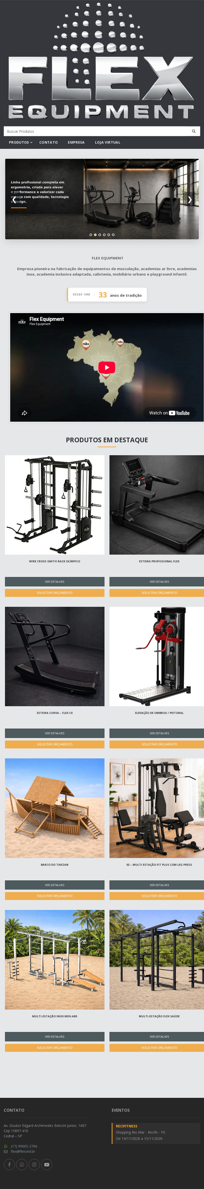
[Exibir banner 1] (91, 235)
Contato (48, 142)
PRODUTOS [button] (19, 142)
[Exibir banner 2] (95, 235)
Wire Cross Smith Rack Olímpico (54, 561)
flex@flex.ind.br (23, 1151)
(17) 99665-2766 (24, 1146)
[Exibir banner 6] (113, 235)
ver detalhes (54, 581)
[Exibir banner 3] (100, 235)
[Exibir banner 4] (104, 235)
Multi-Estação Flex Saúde (159, 1016)
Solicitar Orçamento (54, 593)
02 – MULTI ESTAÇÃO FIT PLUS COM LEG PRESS (159, 864)
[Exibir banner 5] (108, 235)
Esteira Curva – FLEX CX (55, 713)
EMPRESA (76, 142)
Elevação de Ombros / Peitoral (159, 713)
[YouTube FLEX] (46, 1164)
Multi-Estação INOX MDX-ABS (54, 1016)
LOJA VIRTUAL (107, 142)
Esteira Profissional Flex (159, 561)
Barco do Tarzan (54, 864)
